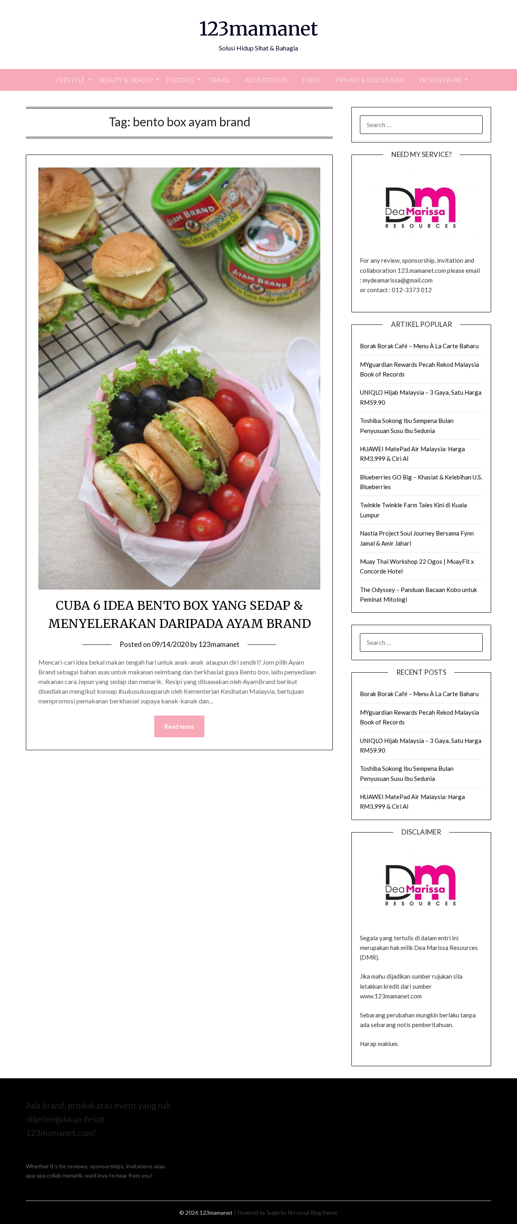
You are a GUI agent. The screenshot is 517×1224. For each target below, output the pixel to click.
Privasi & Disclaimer (370, 80)
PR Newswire (440, 80)
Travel (219, 80)
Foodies (180, 80)
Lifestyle (70, 80)
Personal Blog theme (313, 1212)
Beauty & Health (126, 80)
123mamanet (258, 29)
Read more (179, 726)
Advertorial (266, 80)
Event (312, 80)
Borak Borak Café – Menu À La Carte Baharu (419, 345)
